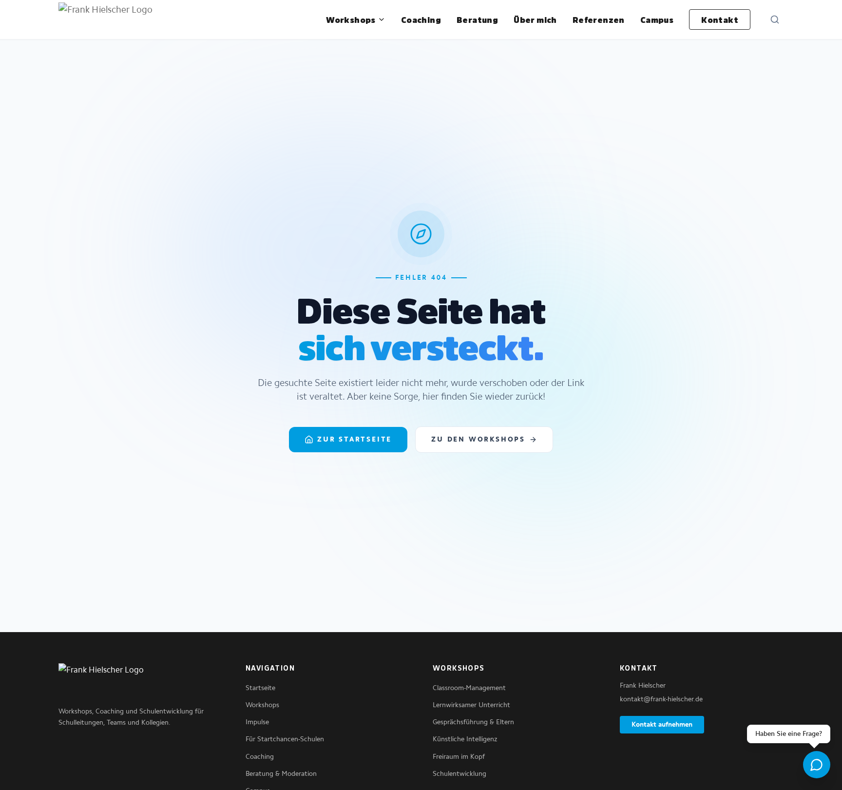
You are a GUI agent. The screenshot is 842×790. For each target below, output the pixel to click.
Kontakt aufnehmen (662, 724)
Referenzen (599, 19)
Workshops (351, 19)
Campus (656, 19)
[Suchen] (775, 19)
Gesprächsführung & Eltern (473, 722)
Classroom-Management (469, 688)
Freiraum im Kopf (459, 756)
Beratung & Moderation (281, 774)
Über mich (535, 19)
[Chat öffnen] (816, 764)
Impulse (257, 722)
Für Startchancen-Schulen (285, 739)
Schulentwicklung (459, 774)
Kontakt (719, 19)
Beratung (477, 19)
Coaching (421, 19)
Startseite (260, 688)
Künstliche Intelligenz (465, 739)
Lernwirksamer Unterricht (471, 705)
